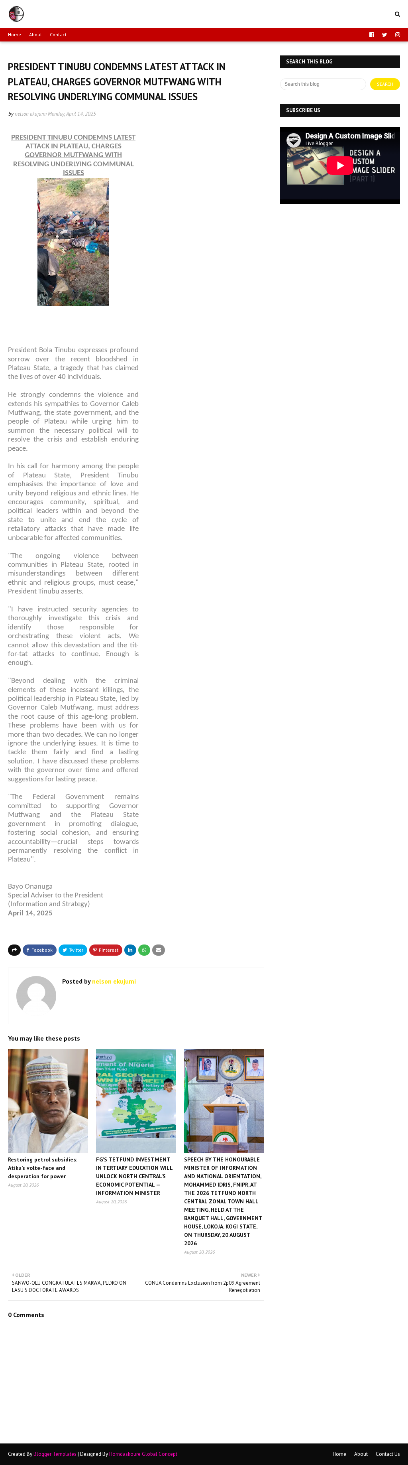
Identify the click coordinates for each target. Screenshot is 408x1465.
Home (14, 34)
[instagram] (396, 34)
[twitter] (384, 34)
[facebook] (371, 34)
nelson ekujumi (31, 113)
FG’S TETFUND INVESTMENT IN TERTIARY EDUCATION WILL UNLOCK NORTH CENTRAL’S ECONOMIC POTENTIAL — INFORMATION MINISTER (134, 1176)
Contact (58, 34)
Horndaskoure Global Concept (143, 1454)
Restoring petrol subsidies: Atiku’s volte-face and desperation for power (42, 1168)
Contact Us (388, 1454)
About (35, 34)
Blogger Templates (54, 1454)
